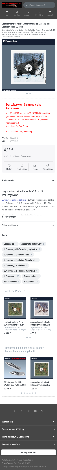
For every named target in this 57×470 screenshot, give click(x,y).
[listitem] (28, 65)
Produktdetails (8, 180)
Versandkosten (26, 156)
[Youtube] (35, 411)
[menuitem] (10, 244)
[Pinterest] (42, 411)
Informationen (7, 421)
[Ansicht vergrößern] (28, 65)
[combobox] (39, 5)
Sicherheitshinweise (10, 225)
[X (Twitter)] (22, 411)
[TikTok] (28, 411)
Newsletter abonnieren (11, 444)
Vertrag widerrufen (28, 452)
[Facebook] (15, 411)
